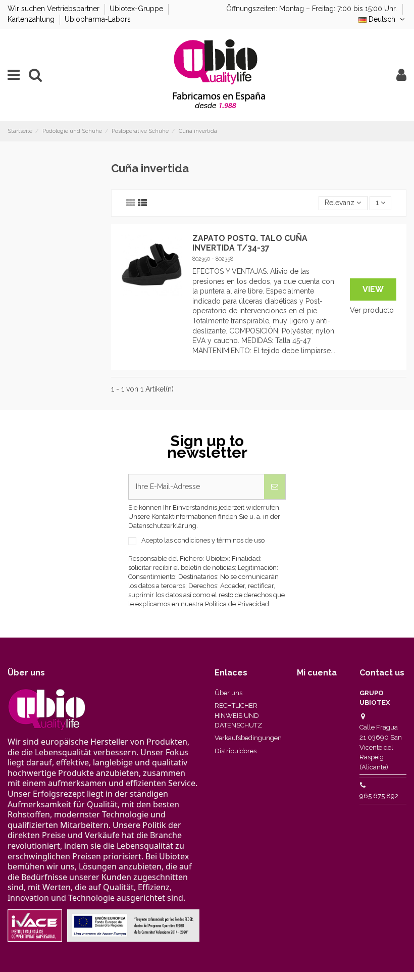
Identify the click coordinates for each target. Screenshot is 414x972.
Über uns (228, 693)
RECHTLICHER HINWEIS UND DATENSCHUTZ (238, 715)
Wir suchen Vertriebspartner (54, 9)
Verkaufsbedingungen (248, 738)
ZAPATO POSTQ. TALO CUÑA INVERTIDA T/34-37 (249, 243)
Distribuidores (235, 751)
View (373, 289)
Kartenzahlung (32, 19)
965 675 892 (378, 796)
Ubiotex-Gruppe (137, 9)
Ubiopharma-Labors (98, 19)
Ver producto (372, 310)
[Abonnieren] (274, 486)
